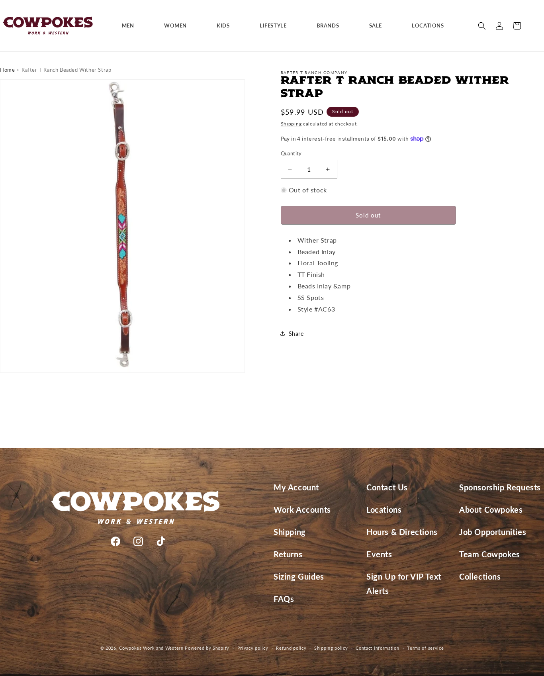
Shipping (291, 124)
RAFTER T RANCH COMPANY (314, 72)
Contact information (377, 647)
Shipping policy (331, 647)
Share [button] (296, 333)
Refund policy (291, 647)
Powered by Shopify (207, 648)
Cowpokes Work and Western (151, 648)
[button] (131, 26)
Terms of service (425, 647)
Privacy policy (252, 647)
